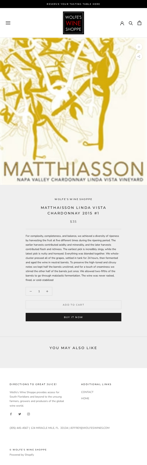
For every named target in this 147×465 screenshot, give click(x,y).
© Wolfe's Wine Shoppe (28, 449)
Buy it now (73, 317)
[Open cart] (139, 23)
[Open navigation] (8, 23)
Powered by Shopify (22, 455)
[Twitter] (19, 414)
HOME (85, 398)
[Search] (131, 23)
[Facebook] (11, 414)
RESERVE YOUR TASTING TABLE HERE (73, 4)
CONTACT (87, 392)
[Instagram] (28, 414)
